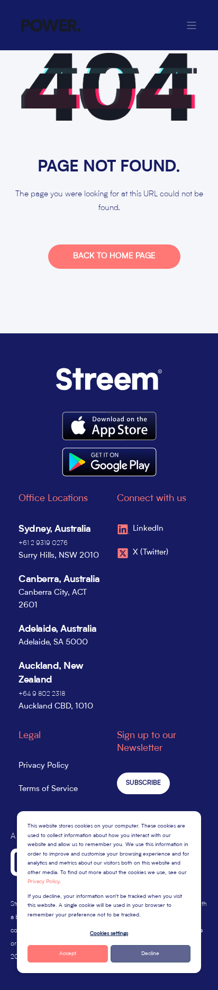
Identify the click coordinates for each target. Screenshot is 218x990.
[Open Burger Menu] (191, 25)
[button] (202, 974)
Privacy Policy (43, 881)
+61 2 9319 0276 (43, 543)
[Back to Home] (51, 25)
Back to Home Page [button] (114, 256)
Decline (150, 953)
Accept (67, 953)
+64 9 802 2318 (42, 694)
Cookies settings (109, 933)
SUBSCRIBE (143, 783)
